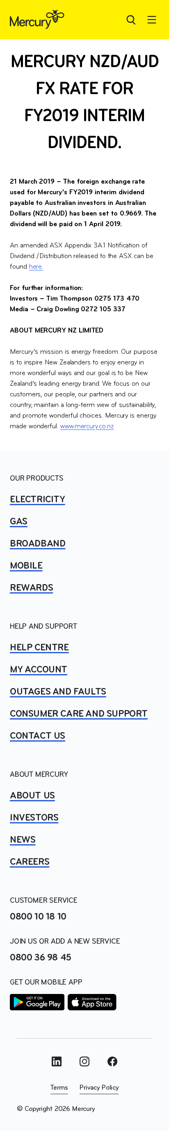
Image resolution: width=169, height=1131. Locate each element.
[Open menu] (151, 19)
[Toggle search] (130, 19)
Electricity (37, 500)
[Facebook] (112, 1061)
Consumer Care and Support (79, 714)
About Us (32, 796)
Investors (34, 818)
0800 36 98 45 (40, 958)
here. (36, 267)
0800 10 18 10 (38, 917)
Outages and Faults (58, 692)
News (22, 840)
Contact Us (37, 736)
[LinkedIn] (56, 1061)
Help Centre (39, 648)
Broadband (37, 544)
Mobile (26, 566)
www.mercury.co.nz (87, 426)
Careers (29, 862)
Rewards (31, 588)
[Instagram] (84, 1061)
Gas (18, 522)
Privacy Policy (99, 1088)
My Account (38, 670)
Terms (59, 1088)
